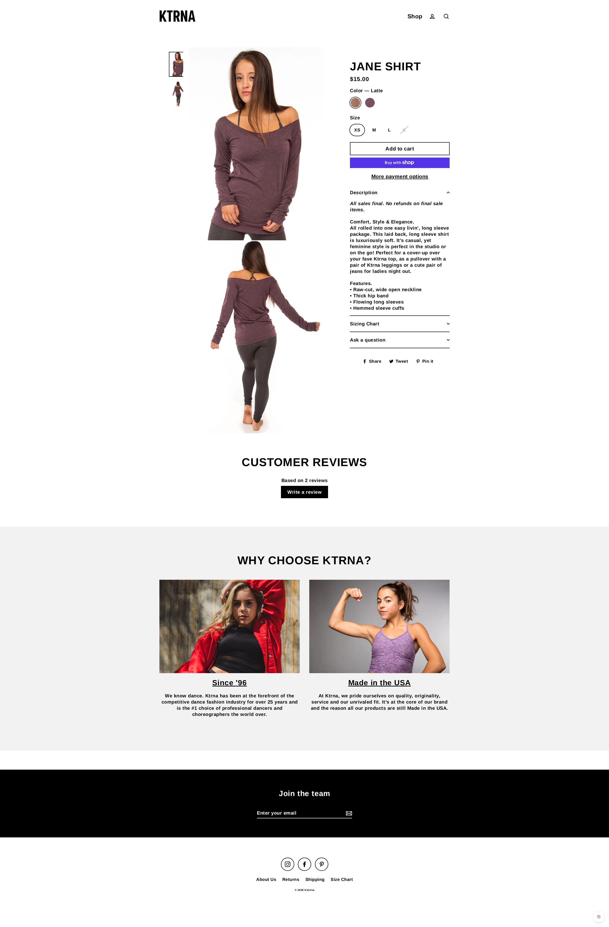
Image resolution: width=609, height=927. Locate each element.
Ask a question (367, 340)
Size (355, 117)
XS (357, 129)
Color (366, 90)
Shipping (315, 879)
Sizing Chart (364, 323)
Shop (415, 16)
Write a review (304, 492)
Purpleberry (369, 102)
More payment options (399, 176)
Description (364, 192)
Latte (355, 102)
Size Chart (342, 879)
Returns (291, 879)
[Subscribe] (348, 813)
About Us (266, 879)
